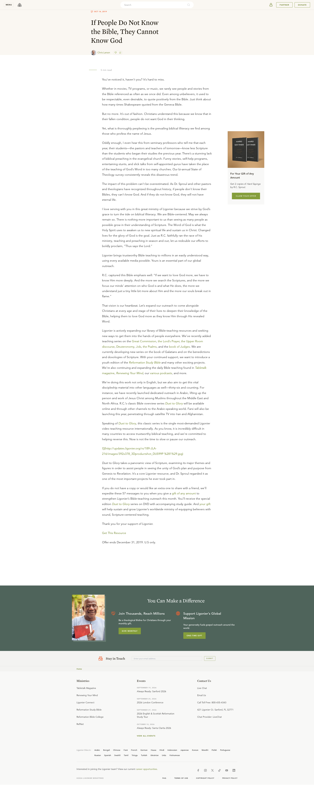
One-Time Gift (194, 635)
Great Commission (144, 341)
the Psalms (150, 346)
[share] (120, 53)
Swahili (117, 755)
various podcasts (161, 373)
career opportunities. (147, 769)
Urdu (164, 755)
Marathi (205, 750)
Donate (302, 5)
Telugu (135, 755)
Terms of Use (181, 778)
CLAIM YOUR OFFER (246, 196)
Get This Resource (114, 533)
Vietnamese (174, 755)
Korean (195, 750)
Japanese (184, 750)
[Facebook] (198, 770)
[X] (212, 770)
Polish (214, 750)
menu (9, 5)
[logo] (19, 5)
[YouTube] (226, 770)
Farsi (126, 750)
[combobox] (152, 5)
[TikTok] (219, 770)
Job (138, 346)
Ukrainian (154, 755)
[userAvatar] (271, 5)
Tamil (126, 755)
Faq (164, 778)
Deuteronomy (125, 346)
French (134, 750)
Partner (284, 5)
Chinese (116, 750)
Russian (97, 755)
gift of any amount (184, 493)
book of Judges (179, 346)
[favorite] (116, 53)
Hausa (153, 750)
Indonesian (172, 750)
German (144, 750)
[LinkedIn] (234, 770)
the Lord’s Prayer (168, 341)
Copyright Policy (205, 778)
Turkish (144, 755)
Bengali (106, 750)
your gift (205, 504)
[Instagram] (205, 770)
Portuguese (225, 750)
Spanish (107, 755)
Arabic (97, 750)
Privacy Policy (229, 778)
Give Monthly (130, 631)
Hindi (161, 750)
